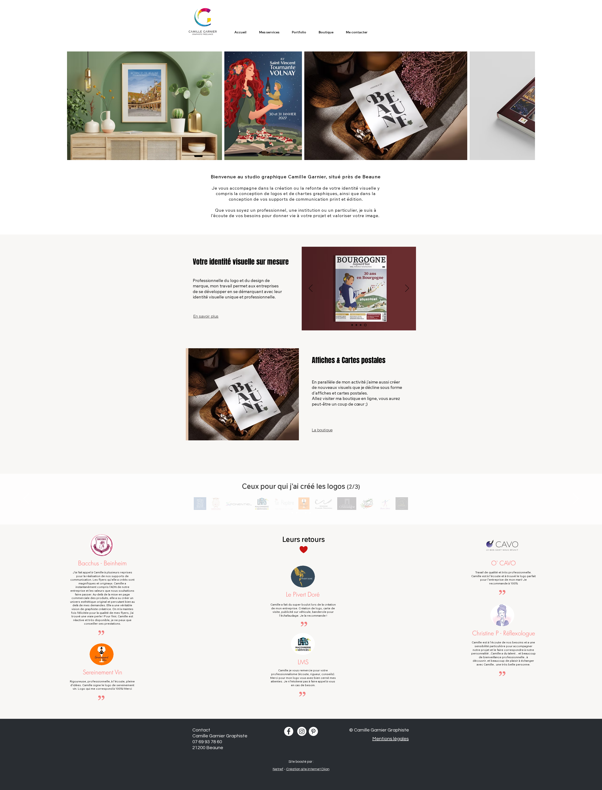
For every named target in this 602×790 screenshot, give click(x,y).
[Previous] (195, 394)
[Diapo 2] (296, 513)
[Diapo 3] (301, 513)
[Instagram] (301, 731)
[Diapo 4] (249, 435)
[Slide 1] (235, 435)
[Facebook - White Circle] (288, 731)
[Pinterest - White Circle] (313, 731)
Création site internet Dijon (307, 769)
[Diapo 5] (310, 513)
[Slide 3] (244, 435)
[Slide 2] (240, 435)
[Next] (290, 394)
